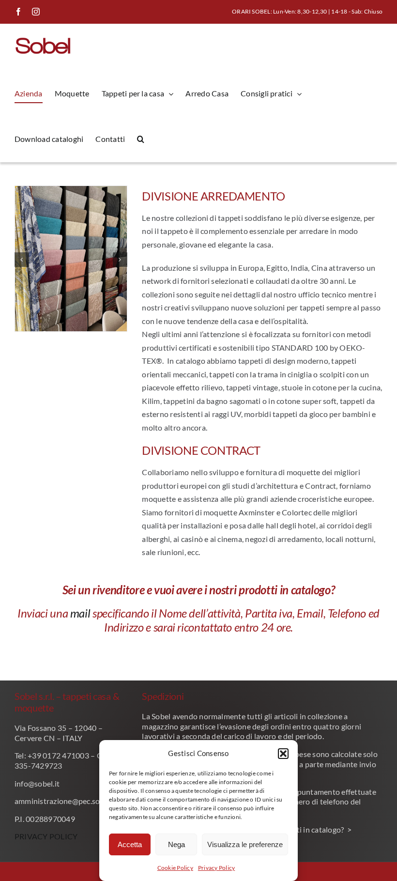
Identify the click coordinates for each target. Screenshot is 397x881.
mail (79, 613)
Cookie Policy (175, 867)
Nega (176, 844)
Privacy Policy (216, 867)
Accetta (130, 844)
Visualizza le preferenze (245, 844)
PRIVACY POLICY (46, 836)
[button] (283, 753)
